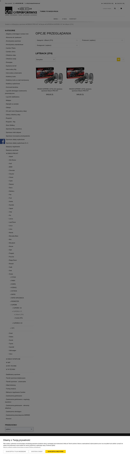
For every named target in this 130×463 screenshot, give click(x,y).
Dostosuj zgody (37, 451)
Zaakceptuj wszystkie (55, 451)
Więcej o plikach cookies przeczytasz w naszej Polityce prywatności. (22, 447)
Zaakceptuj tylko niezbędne (16, 451)
